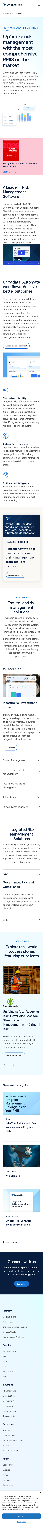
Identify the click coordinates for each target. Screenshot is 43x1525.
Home (5, 13)
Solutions (13, 13)
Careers (6, 1470)
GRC (5, 874)
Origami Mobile (9, 1332)
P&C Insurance (9, 1351)
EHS (5, 919)
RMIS (20, 13)
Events (6, 1445)
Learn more (8, 171)
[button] (40, 1492)
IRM (4, 1376)
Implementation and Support (15, 1327)
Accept (21, 1516)
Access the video (15, 575)
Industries (8, 1384)
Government (8, 1401)
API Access (8, 1322)
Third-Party (28, 454)
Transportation (9, 1416)
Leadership (8, 1464)
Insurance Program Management (14, 785)
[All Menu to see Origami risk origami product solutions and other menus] (39, 4)
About (6, 1458)
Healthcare (8, 1371)
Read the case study (14, 1055)
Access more (10, 1241)
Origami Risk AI (9, 1316)
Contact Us (8, 1485)
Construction (9, 1396)
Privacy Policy (21, 1522)
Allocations (9, 797)
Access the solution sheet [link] (16, 346)
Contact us (21, 1284)
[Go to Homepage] (12, 4)
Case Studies (9, 1435)
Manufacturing (9, 1411)
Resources (8, 1424)
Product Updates (10, 1450)
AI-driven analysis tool (28, 489)
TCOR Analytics (12, 668)
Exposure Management (16, 806)
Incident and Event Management (13, 771)
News (5, 1475)
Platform (7, 1310)
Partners (6, 1480)
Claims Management (15, 760)
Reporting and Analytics (13, 1337)
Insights (6, 1430)
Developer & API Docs (12, 1440)
